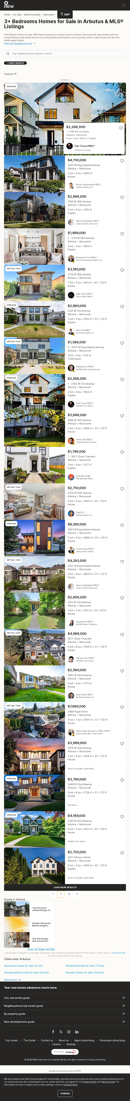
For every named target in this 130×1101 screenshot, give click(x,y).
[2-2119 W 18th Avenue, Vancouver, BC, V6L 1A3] (65, 246)
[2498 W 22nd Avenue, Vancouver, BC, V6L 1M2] (65, 793)
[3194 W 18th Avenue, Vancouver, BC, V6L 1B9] (65, 210)
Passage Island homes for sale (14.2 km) (26, 972)
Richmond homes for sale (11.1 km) (85, 966)
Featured (8, 74)
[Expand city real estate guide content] (65, 998)
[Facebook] (53, 1032)
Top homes (11, 1040)
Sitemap (71, 1044)
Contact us (47, 1040)
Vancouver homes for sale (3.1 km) (23, 966)
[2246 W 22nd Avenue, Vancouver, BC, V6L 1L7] (65, 829)
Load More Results (65, 887)
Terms (102, 1059)
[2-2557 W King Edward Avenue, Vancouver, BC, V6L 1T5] (65, 356)
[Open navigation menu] (124, 5)
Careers (56, 1044)
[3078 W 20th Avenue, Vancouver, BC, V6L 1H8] (65, 756)
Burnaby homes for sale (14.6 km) (85, 972)
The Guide (29, 1040)
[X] (60, 1032)
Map (67, 14)
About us (64, 1040)
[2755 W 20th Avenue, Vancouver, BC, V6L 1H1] (65, 501)
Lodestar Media (59, 1059)
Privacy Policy (90, 1082)
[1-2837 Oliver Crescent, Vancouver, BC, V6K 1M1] (65, 465)
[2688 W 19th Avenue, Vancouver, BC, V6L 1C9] (65, 428)
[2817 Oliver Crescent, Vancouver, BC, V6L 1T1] (65, 647)
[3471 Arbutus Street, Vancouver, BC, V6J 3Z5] (65, 865)
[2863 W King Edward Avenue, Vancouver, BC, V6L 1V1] (65, 538)
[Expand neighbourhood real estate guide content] (65, 1006)
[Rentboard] (71, 1051)
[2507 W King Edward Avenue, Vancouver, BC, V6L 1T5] (65, 574)
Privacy (91, 1059)
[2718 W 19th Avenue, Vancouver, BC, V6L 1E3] (65, 283)
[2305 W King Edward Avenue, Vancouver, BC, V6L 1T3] (65, 174)
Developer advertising (112, 1040)
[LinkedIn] (77, 1032)
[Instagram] (68, 1032)
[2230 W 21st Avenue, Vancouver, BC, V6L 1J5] (65, 319)
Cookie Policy (70, 1084)
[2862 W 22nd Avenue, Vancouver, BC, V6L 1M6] (65, 683)
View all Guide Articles (41, 949)
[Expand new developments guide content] (65, 1022)
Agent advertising (84, 1040)
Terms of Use (118, 953)
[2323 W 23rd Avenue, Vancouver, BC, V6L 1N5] (65, 611)
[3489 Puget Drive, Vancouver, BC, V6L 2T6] (65, 720)
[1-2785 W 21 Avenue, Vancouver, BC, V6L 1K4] (65, 119)
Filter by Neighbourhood (18, 43)
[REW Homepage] (9, 5)
